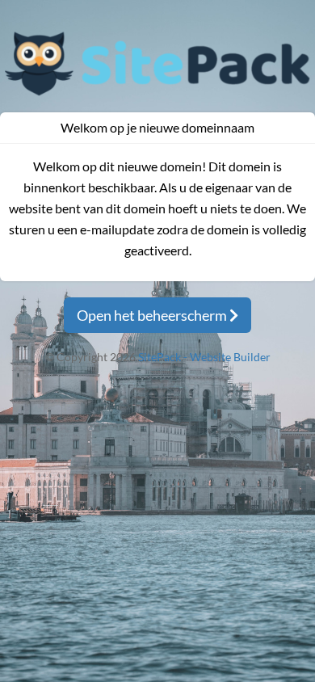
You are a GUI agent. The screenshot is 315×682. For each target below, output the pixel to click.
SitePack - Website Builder (204, 357)
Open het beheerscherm (153, 315)
